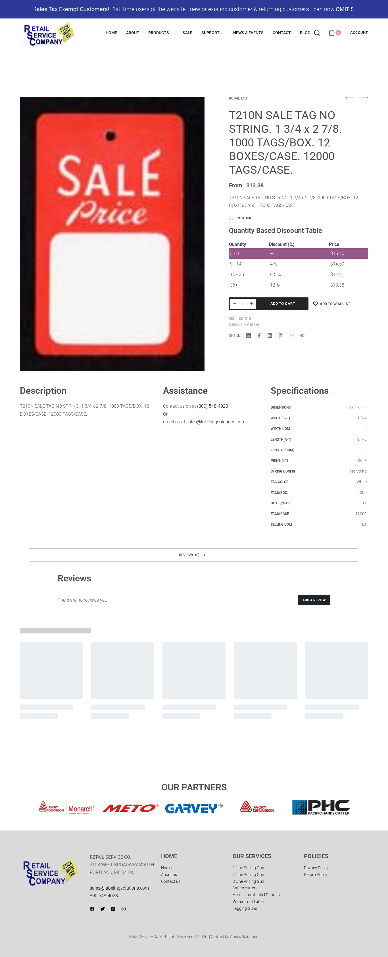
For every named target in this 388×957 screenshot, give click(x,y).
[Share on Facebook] (259, 335)
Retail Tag (238, 98)
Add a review (314, 600)
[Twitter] (102, 909)
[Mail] (291, 335)
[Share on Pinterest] (280, 335)
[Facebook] (92, 909)
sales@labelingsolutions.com (215, 421)
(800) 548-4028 (212, 406)
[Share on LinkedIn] (269, 335)
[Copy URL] (302, 335)
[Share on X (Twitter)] (248, 335)
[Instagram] (123, 909)
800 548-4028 (104, 895)
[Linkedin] (113, 909)
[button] (194, 555)
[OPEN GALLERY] (112, 234)
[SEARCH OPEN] (317, 33)
